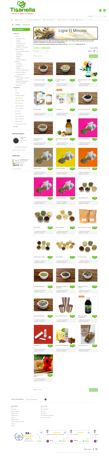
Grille (94, 52)
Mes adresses (44, 413)
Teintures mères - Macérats (22, 78)
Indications (17, 24)
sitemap (13, 425)
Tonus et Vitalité (19, 108)
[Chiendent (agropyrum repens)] (65, 68)
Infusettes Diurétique (60, 168)
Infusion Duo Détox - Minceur (84, 227)
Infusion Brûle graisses (83, 198)
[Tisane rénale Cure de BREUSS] (43, 363)
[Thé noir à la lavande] (16, 140)
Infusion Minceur (59, 257)
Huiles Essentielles (19, 49)
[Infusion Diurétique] (65, 216)
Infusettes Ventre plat (60, 198)
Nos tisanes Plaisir (20, 43)
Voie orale (18, 53)
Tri (34, 51)
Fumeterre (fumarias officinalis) (38, 139)
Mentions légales (14, 419)
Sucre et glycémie (19, 116)
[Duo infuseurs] (65, 98)
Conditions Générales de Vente (17, 421)
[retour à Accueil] (12, 25)
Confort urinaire (18, 121)
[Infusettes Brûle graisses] (87, 127)
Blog (72, 19)
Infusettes (18, 42)
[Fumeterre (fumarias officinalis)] (43, 127)
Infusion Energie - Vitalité (39, 257)
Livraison (13, 417)
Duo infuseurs (59, 109)
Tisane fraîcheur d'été (83, 345)
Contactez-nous (14, 415)
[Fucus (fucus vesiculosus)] (87, 98)
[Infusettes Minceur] (43, 186)
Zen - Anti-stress (19, 103)
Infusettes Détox (37, 168)
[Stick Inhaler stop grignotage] (65, 334)
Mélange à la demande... (22, 47)
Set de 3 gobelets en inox (61, 316)
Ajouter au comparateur (39, 85)
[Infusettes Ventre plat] (65, 186)
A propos (13, 423)
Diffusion (18, 58)
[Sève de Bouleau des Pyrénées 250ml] (87, 304)
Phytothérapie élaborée (20, 72)
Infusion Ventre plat (82, 257)
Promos (80, 19)
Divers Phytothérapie (21, 83)
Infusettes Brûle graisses (83, 139)
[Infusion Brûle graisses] (87, 186)
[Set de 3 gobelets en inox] (65, 304)
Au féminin (17, 111)
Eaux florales (19, 79)
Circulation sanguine (19, 95)
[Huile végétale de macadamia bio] (65, 127)
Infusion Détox (37, 227)
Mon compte (44, 406)
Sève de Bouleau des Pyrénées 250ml (82, 316)
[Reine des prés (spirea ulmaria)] (87, 275)
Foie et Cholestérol (19, 119)
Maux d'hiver (18, 113)
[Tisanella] (22, 7)
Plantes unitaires (20, 45)
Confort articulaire (19, 106)
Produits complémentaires (22, 70)
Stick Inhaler (36, 345)
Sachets (18, 40)
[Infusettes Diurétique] (65, 157)
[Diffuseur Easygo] (43, 98)
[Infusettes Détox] (43, 157)
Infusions (17, 36)
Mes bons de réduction (45, 417)
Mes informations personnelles (47, 415)
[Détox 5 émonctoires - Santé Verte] (87, 68)
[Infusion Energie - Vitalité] (43, 245)
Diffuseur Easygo (37, 109)
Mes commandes (44, 409)
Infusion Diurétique (60, 227)
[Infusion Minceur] (65, 245)
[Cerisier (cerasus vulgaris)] (43, 68)
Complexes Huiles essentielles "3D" (19, 75)
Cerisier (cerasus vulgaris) (39, 80)
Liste (97, 52)
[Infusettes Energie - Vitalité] (87, 157)
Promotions (16, 156)
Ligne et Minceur (19, 98)
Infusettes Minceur (38, 198)
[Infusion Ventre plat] (87, 245)
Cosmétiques (18, 85)
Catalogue (16, 33)
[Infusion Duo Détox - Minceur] (87, 216)
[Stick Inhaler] (43, 334)
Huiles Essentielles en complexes (20, 60)
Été (16, 90)
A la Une (15, 126)
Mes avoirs (43, 411)
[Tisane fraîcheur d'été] (87, 334)
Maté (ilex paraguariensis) (39, 286)
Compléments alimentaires (22, 81)
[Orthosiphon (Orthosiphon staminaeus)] (65, 275)
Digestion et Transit (19, 100)
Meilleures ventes (14, 413)
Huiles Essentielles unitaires (22, 51)
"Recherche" (71, 44)
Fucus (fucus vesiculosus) (84, 109)
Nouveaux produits (18, 134)
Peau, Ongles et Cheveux (21, 124)
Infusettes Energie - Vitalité (84, 168)
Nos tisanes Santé (20, 38)
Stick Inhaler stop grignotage (62, 345)
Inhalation (18, 56)
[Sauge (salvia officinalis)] (43, 304)
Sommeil (17, 93)
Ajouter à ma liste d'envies (40, 83)
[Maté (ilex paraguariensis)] (43, 275)
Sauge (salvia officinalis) (39, 316)
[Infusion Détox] (43, 216)
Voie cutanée (19, 54)
